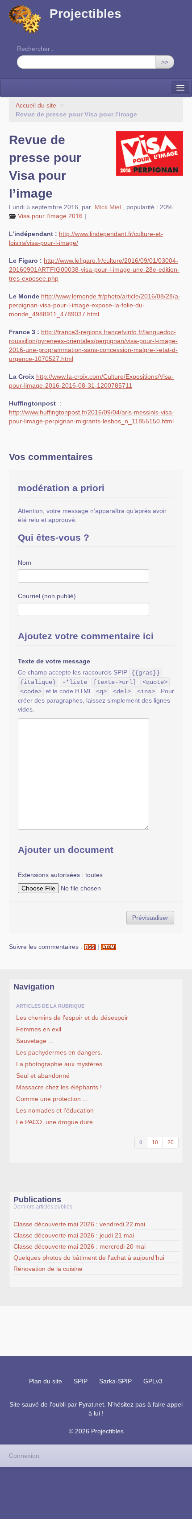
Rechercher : (35, 48)
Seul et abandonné (43, 1075)
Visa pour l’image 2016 (50, 215)
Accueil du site (36, 105)
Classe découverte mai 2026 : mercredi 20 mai (79, 1246)
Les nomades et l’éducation (55, 1110)
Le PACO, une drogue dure (54, 1122)
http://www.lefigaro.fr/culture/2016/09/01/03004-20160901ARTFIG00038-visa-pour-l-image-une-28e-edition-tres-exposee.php (94, 269)
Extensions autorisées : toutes (60, 874)
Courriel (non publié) (47, 596)
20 (170, 1142)
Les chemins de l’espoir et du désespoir (72, 1017)
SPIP (81, 1381)
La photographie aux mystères (59, 1064)
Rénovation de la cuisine (48, 1268)
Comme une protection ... (52, 1098)
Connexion (24, 1455)
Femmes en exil (38, 1029)
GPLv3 (153, 1381)
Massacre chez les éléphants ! (59, 1087)
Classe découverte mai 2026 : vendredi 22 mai (79, 1224)
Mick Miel (108, 207)
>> (164, 62)
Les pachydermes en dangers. (59, 1052)
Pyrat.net (91, 1404)
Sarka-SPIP (115, 1381)
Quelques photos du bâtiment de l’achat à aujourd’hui (88, 1257)
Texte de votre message (54, 661)
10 (155, 1142)
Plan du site (45, 1381)
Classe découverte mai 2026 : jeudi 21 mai (73, 1235)
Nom (24, 562)
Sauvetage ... (35, 1040)
